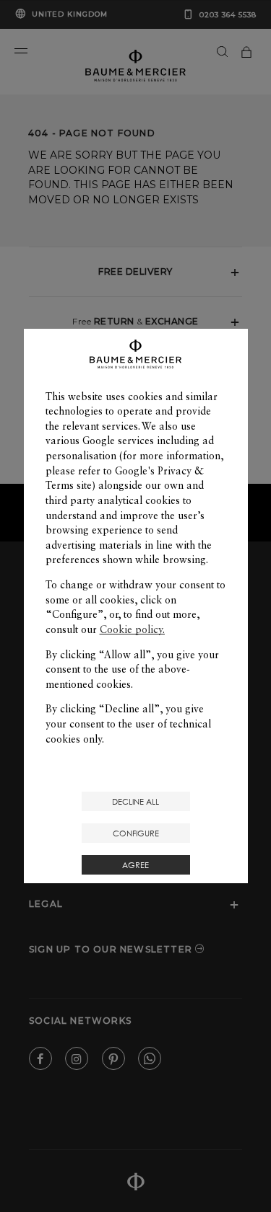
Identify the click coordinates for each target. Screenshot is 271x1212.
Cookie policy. (132, 629)
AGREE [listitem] (135, 864)
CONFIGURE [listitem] (136, 833)
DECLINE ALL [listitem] (135, 801)
